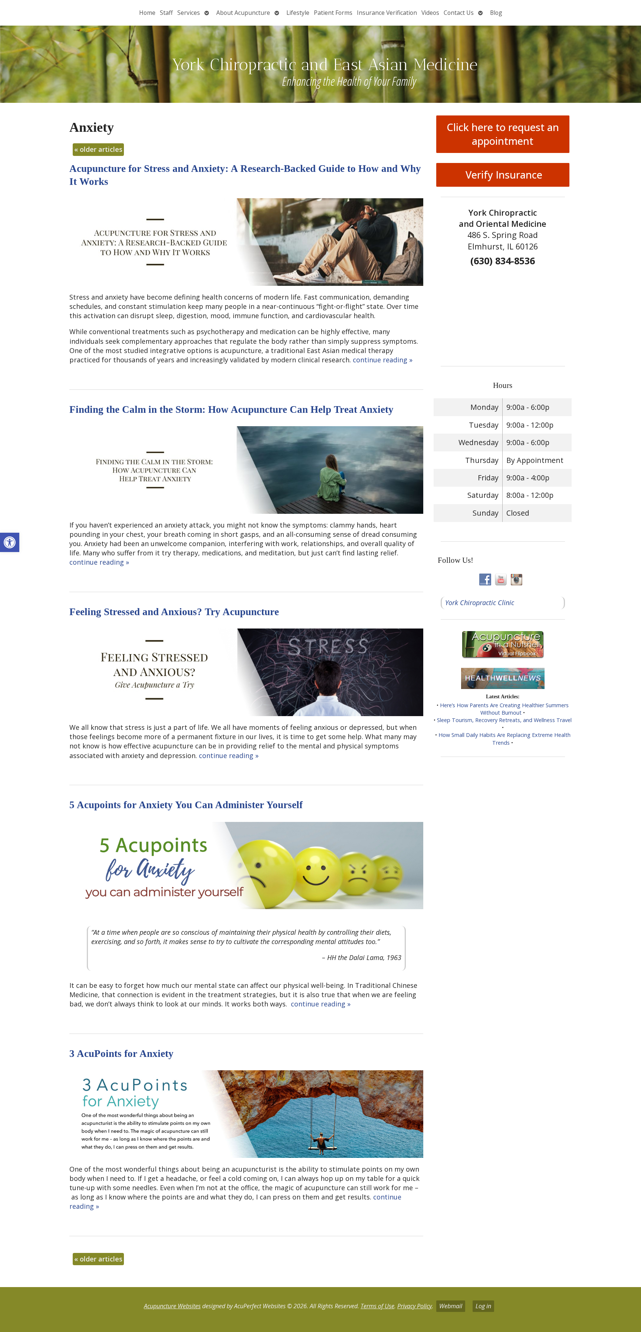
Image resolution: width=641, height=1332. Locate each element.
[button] (9, 542)
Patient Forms (333, 13)
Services (188, 13)
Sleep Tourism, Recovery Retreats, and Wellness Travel (504, 720)
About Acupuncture (243, 13)
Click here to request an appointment (503, 134)
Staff (166, 13)
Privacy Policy (414, 1306)
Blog (496, 13)
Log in (483, 1306)
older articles (98, 149)
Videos (430, 13)
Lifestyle (297, 13)
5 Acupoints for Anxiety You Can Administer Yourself (186, 804)
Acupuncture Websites (172, 1306)
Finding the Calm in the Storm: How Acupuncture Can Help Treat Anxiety (231, 409)
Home (147, 13)
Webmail (450, 1306)
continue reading (382, 359)
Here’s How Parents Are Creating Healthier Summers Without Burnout (504, 709)
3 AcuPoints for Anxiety (121, 1053)
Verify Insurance (502, 175)
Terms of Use (377, 1306)
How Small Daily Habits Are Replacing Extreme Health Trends (504, 738)
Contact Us (459, 13)
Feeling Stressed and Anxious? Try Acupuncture (174, 611)
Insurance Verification (387, 13)
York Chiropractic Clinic (479, 602)
